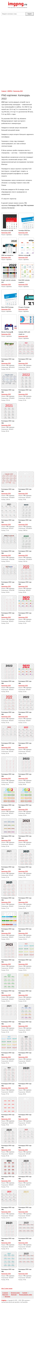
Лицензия (14, 1294)
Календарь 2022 (6, 232)
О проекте (5, 1293)
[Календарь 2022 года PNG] (9, 349)
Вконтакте (5, 1294)
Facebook (24, 1293)
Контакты (7, 1296)
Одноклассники (15, 1293)
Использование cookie (25, 1294)
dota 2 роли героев (6, 1288)
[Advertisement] (17, 37)
